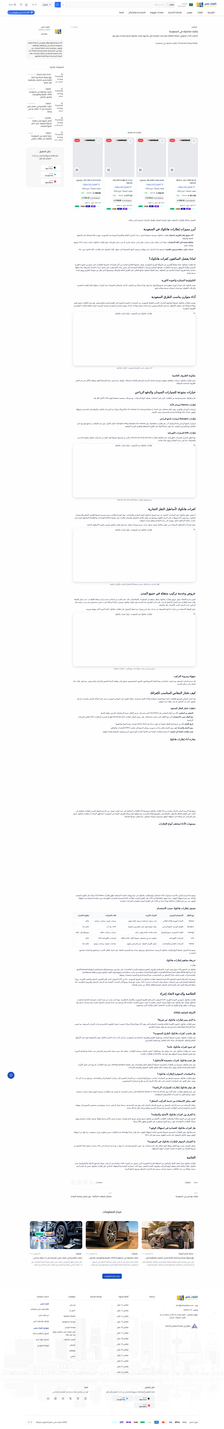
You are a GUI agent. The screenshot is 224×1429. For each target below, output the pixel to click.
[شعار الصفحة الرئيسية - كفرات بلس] (207, 4)
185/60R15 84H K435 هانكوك (152, 180)
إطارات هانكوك (121, 368)
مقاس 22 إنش (122, 1361)
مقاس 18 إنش (122, 1338)
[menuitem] (137, 12)
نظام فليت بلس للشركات (39, 1309)
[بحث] (58, 4)
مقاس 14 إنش (122, 1316)
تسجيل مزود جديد (42, 1339)
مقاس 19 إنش (122, 1344)
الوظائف (72, 1350)
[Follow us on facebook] (85, 1398)
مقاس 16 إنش (122, 1327)
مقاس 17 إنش (122, 1333)
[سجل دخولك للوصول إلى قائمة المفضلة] (21, 4)
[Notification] (26, 4)
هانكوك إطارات (157, 437)
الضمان (72, 1345)
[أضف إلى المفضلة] (194, 141)
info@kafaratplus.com (185, 1305)
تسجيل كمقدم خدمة (41, 1333)
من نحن (72, 1305)
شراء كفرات (100, 999)
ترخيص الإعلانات (69, 1339)
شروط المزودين (43, 1345)
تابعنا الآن (44, 34)
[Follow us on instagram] (78, 1398)
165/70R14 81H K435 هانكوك (88, 180)
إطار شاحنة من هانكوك (151, 584)
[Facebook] (91, 1182)
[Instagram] (85, 1182)
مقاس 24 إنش (122, 1372)
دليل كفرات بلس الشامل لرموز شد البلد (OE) (64, 1333)
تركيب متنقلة (100, 599)
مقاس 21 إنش (122, 1355)
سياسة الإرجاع (70, 1327)
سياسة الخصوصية (68, 1321)
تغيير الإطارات (186, 602)
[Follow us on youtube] (63, 1398)
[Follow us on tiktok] (55, 1398)
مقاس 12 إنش (122, 1305)
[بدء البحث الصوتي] (63, 4)
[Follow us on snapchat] (48, 1398)
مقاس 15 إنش (122, 1321)
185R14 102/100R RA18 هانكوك (186, 181)
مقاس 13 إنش (122, 1310)
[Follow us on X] (70, 1398)
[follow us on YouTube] (73, 1182)
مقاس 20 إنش (122, 1349)
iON (132, 500)
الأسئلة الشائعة (69, 1316)
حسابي (72, 1356)
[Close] (10, 1075)
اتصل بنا (72, 1310)
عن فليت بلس (43, 1315)
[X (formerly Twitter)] (79, 1182)
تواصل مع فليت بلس (41, 1321)
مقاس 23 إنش (122, 1366)
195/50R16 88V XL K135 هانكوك (122, 181)
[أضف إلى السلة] (172, 169)
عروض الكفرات (138, 1002)
